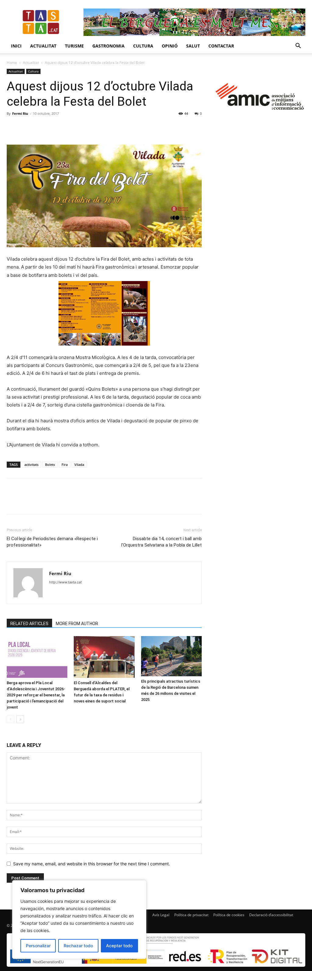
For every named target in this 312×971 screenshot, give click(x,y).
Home (12, 62)
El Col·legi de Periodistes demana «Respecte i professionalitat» (52, 542)
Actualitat (43, 46)
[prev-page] (10, 719)
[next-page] (20, 719)
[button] (298, 46)
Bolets (50, 464)
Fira (65, 464)
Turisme (74, 46)
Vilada (79, 464)
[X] (27, 127)
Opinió (170, 46)
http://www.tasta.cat (65, 582)
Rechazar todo (78, 945)
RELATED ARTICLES (29, 623)
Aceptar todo (119, 945)
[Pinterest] (41, 127)
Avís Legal (160, 914)
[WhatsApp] (55, 127)
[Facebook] (13, 127)
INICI (16, 46)
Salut (193, 46)
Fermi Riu (20, 113)
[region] (79, 919)
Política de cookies (228, 914)
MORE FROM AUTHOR (77, 623)
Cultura (143, 46)
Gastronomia (108, 46)
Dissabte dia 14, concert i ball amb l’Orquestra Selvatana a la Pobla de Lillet (161, 542)
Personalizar (38, 945)
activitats (31, 464)
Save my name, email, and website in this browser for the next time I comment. (91, 863)
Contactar (221, 46)
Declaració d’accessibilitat (271, 914)
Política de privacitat (191, 914)
